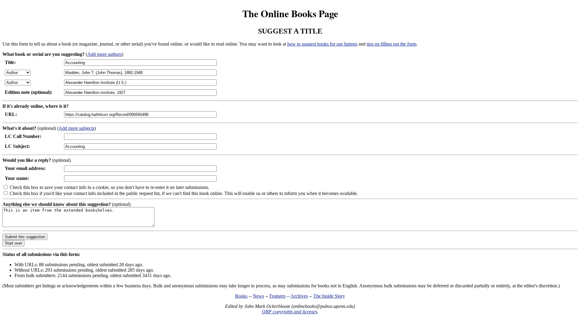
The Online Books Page (290, 13)
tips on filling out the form (391, 43)
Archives (299, 296)
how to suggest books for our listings (322, 43)
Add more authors (104, 54)
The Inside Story (329, 296)
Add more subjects (76, 128)
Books (241, 296)
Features (277, 296)
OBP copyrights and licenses (289, 311)
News (258, 296)
